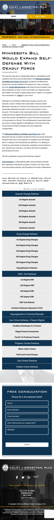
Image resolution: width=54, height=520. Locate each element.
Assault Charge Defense (27, 194)
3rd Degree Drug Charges (27, 251)
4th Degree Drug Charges (27, 257)
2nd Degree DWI (27, 285)
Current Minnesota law (17, 87)
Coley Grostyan (7, 162)
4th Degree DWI (27, 297)
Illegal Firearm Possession (27, 331)
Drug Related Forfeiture (27, 268)
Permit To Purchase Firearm (27, 337)
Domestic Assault (27, 228)
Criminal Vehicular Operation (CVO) (27, 308)
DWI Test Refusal (27, 302)
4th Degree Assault (27, 216)
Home (4, 45)
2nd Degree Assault (27, 205)
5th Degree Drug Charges (27, 262)
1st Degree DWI (27, 280)
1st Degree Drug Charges (27, 240)
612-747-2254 (27, 498)
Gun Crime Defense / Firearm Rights (27, 320)
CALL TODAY (40, 16)
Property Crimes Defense (27, 343)
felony (20, 95)
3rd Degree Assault (27, 211)
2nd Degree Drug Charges (27, 245)
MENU (13, 16)
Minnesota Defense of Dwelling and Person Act (22, 134)
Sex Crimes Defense (27, 360)
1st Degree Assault (27, 199)
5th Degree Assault (27, 222)
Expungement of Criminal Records (27, 314)
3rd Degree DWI (27, 291)
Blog (14, 45)
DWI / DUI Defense (27, 274)
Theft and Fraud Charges (27, 354)
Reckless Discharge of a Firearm (27, 326)
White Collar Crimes (27, 349)
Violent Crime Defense (27, 367)
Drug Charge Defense (27, 234)
